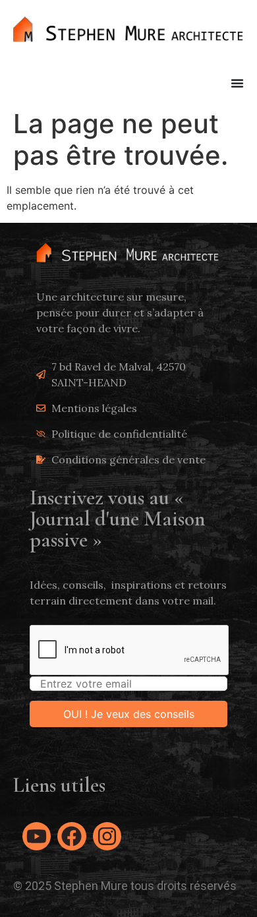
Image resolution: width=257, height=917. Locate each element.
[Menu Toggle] (237, 83)
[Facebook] (71, 836)
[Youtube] (36, 836)
